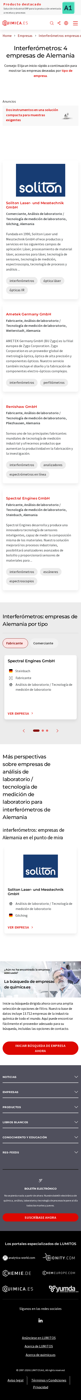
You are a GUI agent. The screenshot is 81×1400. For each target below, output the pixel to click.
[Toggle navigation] (75, 24)
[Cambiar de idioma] (66, 23)
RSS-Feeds (11, 1152)
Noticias (10, 1077)
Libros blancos (15, 1122)
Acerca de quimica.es (41, 1355)
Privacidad (40, 1387)
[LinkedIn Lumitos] (41, 1321)
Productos (12, 1107)
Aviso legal (16, 1380)
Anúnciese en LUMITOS (39, 1338)
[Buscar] (52, 23)
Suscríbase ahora (40, 1217)
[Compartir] (59, 23)
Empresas (11, 1092)
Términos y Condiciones (48, 1380)
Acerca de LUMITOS (39, 1346)
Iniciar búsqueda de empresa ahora (40, 1048)
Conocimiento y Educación (25, 1137)
